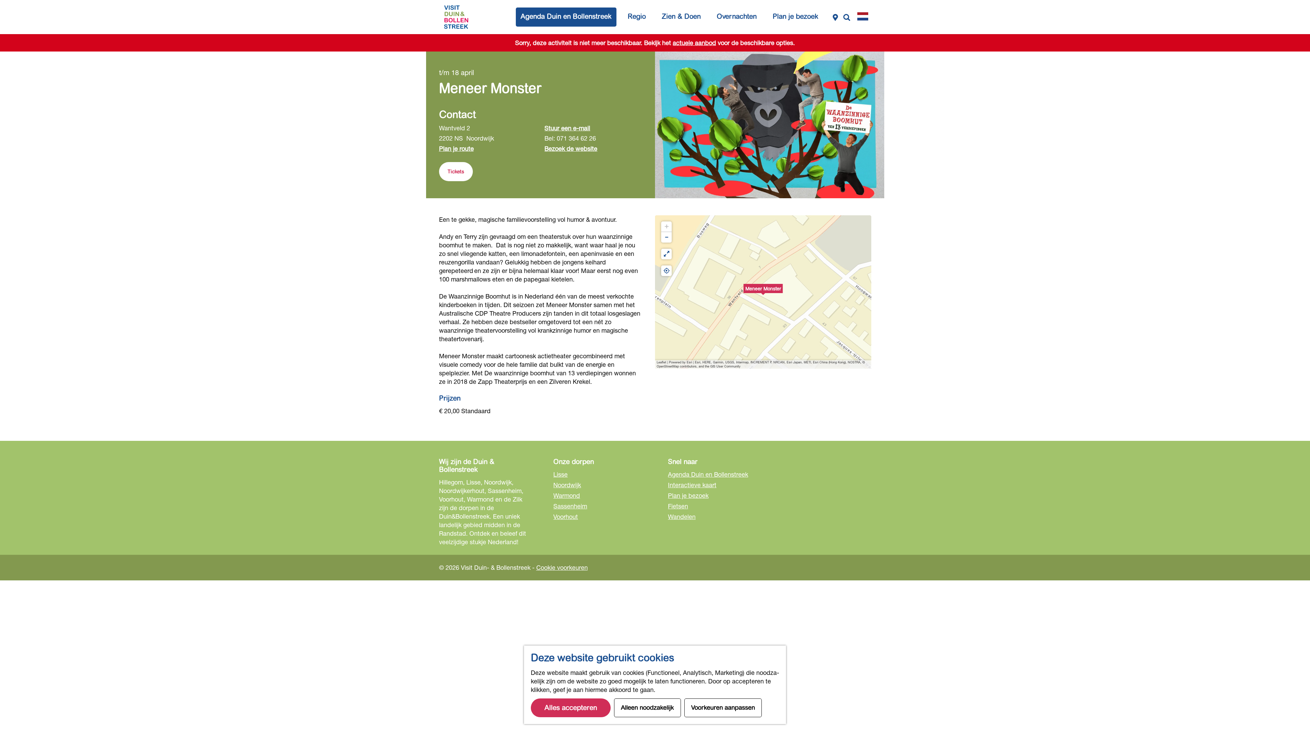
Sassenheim (570, 506)
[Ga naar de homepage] (456, 17)
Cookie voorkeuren (562, 567)
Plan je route (456, 148)
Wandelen (682, 516)
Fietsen (678, 506)
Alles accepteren (570, 708)
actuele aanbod (694, 42)
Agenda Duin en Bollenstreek (708, 474)
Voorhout (565, 516)
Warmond (566, 495)
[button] (763, 292)
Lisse (560, 474)
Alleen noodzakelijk (647, 707)
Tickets (456, 172)
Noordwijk (567, 485)
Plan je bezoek (688, 495)
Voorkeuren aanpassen (723, 707)
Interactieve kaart (692, 485)
